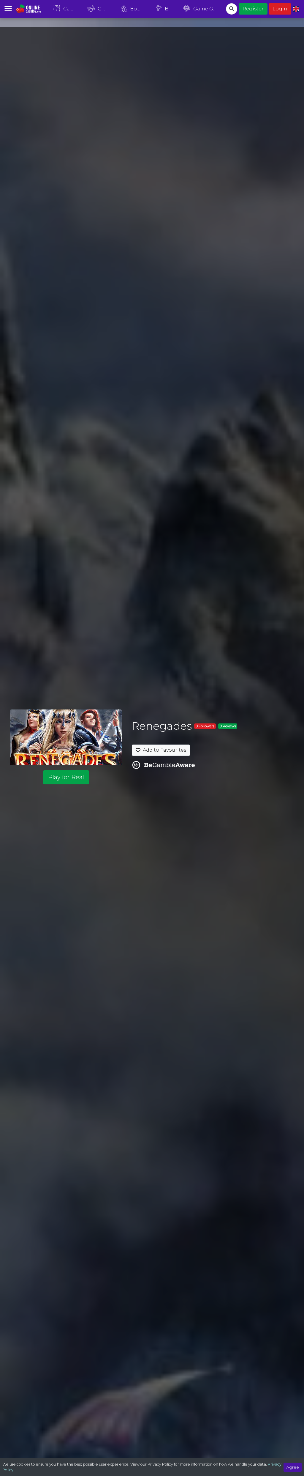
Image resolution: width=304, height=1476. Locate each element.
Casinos (71, 9)
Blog (170, 9)
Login (280, 9)
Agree (292, 1467)
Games (105, 9)
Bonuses (139, 9)
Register (253, 9)
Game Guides (207, 9)
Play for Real (66, 777)
